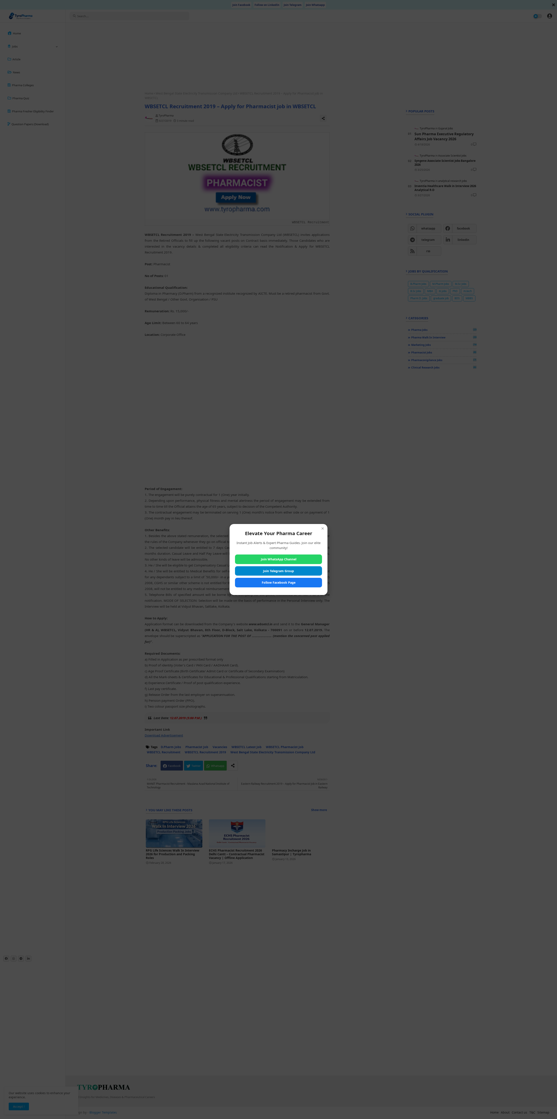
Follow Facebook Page (278, 582)
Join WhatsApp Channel (278, 559)
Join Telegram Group (278, 571)
